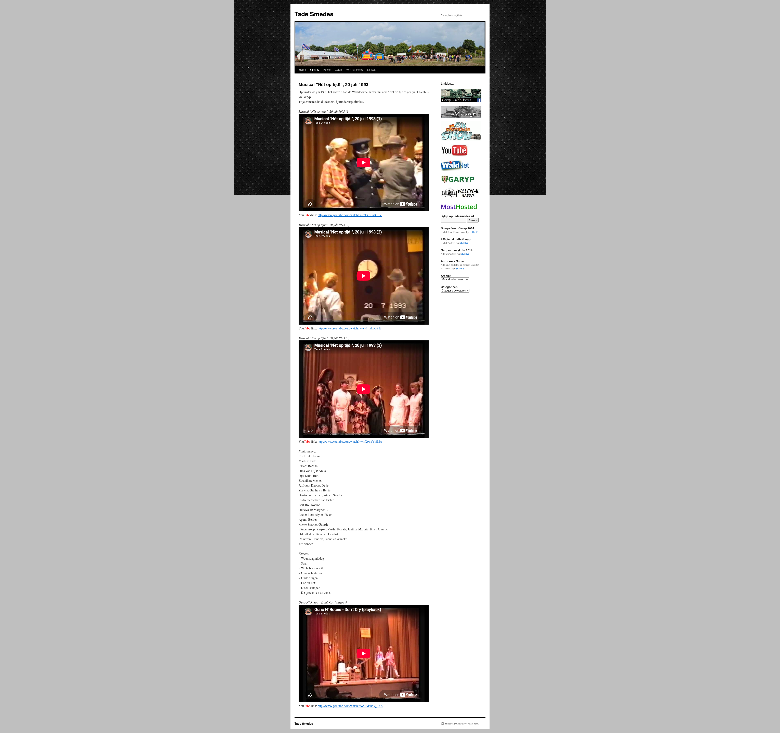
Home (302, 69)
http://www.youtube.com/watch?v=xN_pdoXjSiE (349, 328)
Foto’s (327, 69)
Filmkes (314, 69)
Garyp (338, 69)
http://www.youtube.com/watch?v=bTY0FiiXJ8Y (350, 215)
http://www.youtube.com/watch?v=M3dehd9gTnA (350, 706)
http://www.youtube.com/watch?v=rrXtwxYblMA (350, 441)
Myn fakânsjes (354, 69)
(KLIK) (474, 231)
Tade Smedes (314, 13)
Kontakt (371, 69)
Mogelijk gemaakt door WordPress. (462, 723)
